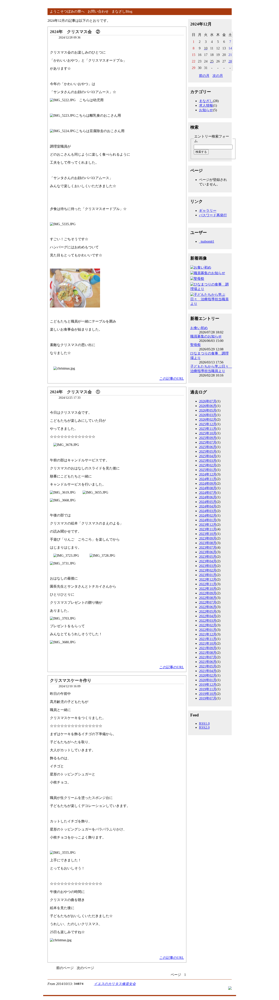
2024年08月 (207, 488)
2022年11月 (207, 584)
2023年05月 (207, 556)
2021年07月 (207, 657)
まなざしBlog (122, 11)
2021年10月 (207, 643)
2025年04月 (207, 456)
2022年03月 (207, 620)
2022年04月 (207, 616)
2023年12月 (207, 524)
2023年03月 (207, 566)
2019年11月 (207, 689)
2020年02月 (207, 675)
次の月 (218, 75)
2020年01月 (207, 680)
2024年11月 (207, 479)
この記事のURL (171, 378)
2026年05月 (207, 410)
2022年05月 (207, 611)
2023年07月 (207, 547)
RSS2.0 (204, 727)
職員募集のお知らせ (206, 336)
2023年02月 (207, 570)
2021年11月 (207, 639)
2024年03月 (207, 511)
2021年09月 (207, 648)
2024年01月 (207, 520)
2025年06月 (207, 447)
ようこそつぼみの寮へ (67, 11)
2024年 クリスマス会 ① (75, 392)
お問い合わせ (98, 11)
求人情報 (206, 105)
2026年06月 (207, 406)
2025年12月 (207, 424)
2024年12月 (207, 474)
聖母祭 (195, 345)
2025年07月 (207, 442)
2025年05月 (207, 451)
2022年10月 (207, 588)
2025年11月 (207, 428)
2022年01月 (207, 630)
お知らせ (206, 110)
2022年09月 (207, 593)
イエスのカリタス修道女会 (115, 984)
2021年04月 (207, 671)
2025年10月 (207, 433)
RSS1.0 (204, 723)
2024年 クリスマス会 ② (75, 31)
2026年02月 (207, 419)
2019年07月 (207, 698)
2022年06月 (207, 607)
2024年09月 (207, 483)
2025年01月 (207, 470)
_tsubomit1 (206, 241)
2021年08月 (207, 652)
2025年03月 (207, 460)
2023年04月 (207, 561)
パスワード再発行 (213, 215)
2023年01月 (207, 575)
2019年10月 (207, 694)
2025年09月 (207, 438)
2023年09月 (207, 538)
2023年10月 (207, 534)
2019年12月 (207, 684)
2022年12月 (207, 579)
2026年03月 (207, 415)
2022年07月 (207, 602)
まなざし (206, 101)
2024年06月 (207, 497)
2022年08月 (207, 598)
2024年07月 (207, 492)
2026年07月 (207, 401)
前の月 (204, 75)
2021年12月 (207, 634)
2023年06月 (207, 552)
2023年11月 (207, 529)
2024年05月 (207, 502)
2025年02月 (207, 465)
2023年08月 (207, 543)
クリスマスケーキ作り (70, 680)
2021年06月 (207, 662)
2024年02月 (207, 515)
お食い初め (199, 328)
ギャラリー (207, 210)
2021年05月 (207, 666)
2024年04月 (207, 506)
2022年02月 (207, 625)
